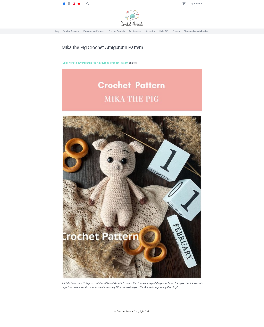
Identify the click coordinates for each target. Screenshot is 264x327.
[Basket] (184, 3)
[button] (87, 3)
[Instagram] (69, 3)
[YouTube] (78, 3)
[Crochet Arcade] (132, 18)
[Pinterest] (74, 3)
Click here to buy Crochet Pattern (95, 62)
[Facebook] (64, 3)
